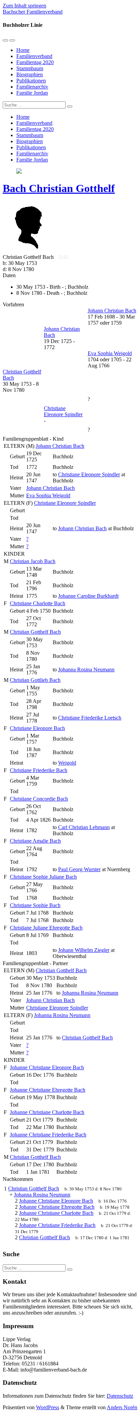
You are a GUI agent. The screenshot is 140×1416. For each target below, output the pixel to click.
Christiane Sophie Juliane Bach (43, 877)
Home (23, 50)
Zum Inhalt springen (24, 5)
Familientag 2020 (35, 62)
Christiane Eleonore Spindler (65, 503)
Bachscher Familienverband (33, 12)
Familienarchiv (32, 87)
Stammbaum (29, 68)
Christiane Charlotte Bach (37, 603)
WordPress (47, 1407)
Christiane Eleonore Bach (37, 728)
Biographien (29, 74)
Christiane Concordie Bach (39, 799)
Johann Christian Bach (60, 446)
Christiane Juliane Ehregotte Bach (46, 928)
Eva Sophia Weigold (48, 495)
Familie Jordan (32, 93)
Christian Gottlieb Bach (35, 680)
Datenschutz (120, 1396)
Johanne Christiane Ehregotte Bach (47, 1090)
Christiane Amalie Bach (35, 841)
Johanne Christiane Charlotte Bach (47, 1112)
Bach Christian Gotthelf (59, 188)
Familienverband (34, 56)
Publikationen (31, 80)
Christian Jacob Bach (32, 561)
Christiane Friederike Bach (38, 770)
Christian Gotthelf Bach (35, 632)
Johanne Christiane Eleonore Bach (47, 1067)
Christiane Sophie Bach (35, 905)
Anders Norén (122, 1407)
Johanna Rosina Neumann (62, 1015)
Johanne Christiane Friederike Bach (48, 1134)
